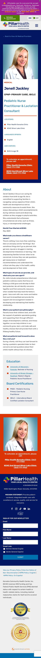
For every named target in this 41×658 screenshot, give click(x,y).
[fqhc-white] (20, 513)
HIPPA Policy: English (27, 573)
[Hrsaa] (20, 603)
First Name (7, 530)
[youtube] (25, 509)
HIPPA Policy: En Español (12, 575)
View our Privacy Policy (12, 570)
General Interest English (14, 549)
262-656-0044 (28, 12)
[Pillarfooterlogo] (20, 478)
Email (5, 521)
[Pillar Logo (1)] (16, 23)
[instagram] (16, 509)
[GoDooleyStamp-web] (20, 647)
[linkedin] (29, 509)
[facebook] (12, 509)
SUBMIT (20, 557)
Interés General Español (15, 552)
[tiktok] (20, 509)
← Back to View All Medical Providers (17, 36)
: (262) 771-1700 (19, 166)
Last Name (7, 538)
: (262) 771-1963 (19, 172)
